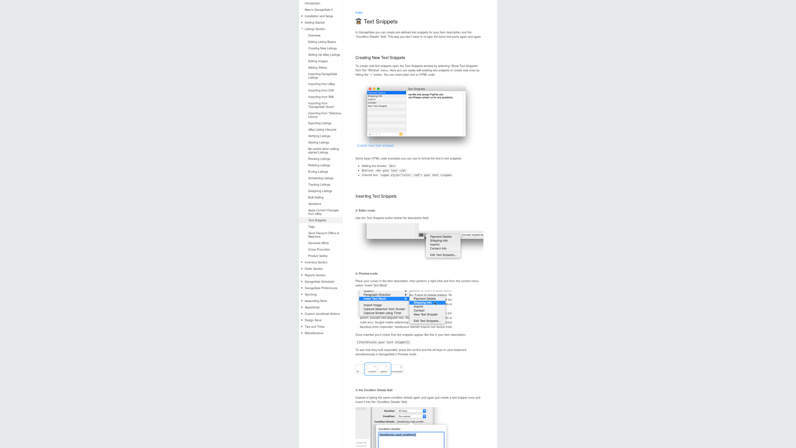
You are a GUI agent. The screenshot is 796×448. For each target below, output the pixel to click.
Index (359, 12)
